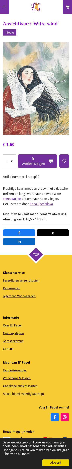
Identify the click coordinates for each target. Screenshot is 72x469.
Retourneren (11, 288)
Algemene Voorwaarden (19, 296)
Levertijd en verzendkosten (21, 280)
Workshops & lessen (17, 378)
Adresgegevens (13, 341)
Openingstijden (13, 333)
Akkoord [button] (55, 462)
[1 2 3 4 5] (9, 161)
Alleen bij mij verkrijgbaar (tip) (23, 394)
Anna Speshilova (41, 204)
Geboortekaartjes (15, 370)
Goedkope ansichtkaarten (20, 386)
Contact (8, 349)
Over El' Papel (12, 325)
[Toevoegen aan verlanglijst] (64, 161)
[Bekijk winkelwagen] (67, 7)
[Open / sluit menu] (4, 7)
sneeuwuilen (12, 199)
